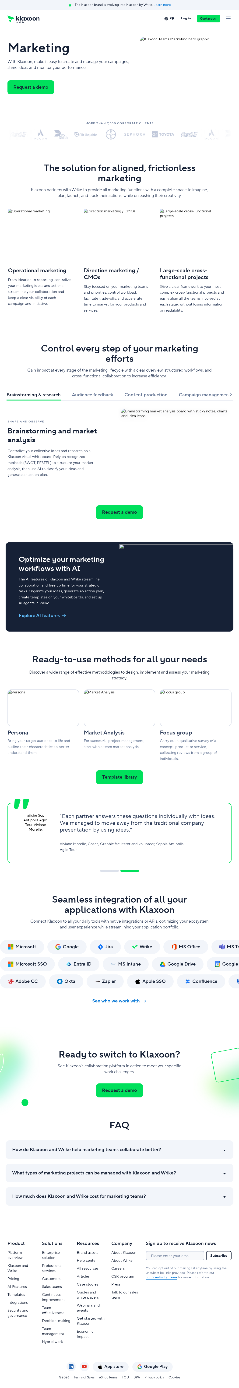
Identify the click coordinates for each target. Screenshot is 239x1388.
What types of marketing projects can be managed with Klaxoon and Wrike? (94, 1173)
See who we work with (116, 1001)
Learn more (162, 5)
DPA (137, 1377)
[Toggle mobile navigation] (228, 18)
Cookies (174, 1377)
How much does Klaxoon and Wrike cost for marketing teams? (79, 1196)
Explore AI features (39, 615)
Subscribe (218, 1255)
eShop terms (108, 1377)
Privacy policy (154, 1377)
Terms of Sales (84, 1377)
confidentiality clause (161, 1277)
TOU (125, 1377)
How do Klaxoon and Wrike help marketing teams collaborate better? (86, 1150)
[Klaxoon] (23, 19)
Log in (186, 18)
